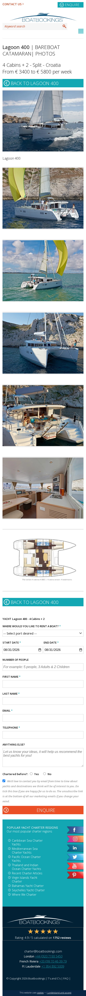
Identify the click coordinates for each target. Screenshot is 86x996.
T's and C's (54, 978)
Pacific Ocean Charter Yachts (26, 859)
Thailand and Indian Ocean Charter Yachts (26, 867)
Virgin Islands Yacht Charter (24, 879)
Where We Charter (24, 895)
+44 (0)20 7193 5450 (48, 956)
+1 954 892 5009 (52, 966)
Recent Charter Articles (27, 873)
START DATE (12, 642)
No (49, 774)
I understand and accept (59, 992)
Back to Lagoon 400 (35, 83)
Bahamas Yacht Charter (28, 886)
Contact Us (12, 4)
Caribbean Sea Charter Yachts (27, 842)
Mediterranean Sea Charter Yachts (25, 850)
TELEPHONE (11, 727)
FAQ (65, 978)
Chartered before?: (15, 774)
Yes (36, 774)
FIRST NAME (11, 677)
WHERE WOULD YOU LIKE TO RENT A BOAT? (32, 626)
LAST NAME (11, 693)
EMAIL (8, 710)
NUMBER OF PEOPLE (16, 660)
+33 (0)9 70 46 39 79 (53, 961)
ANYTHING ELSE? (14, 744)
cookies (40, 992)
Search (64, 26)
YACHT (7, 619)
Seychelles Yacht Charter (28, 890)
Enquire (72, 5)
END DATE (51, 642)
